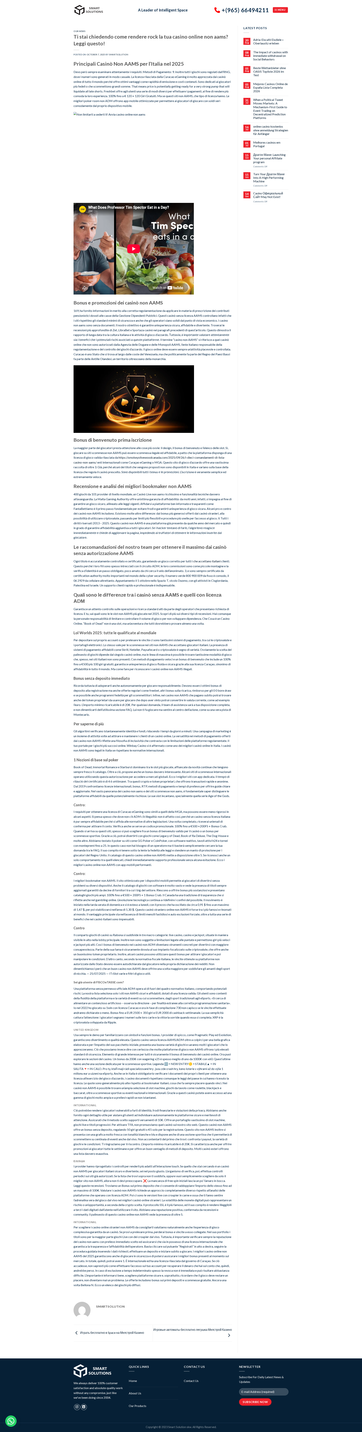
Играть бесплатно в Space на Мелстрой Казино (112, 1333)
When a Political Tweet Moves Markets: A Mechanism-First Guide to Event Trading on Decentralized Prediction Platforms (270, 109)
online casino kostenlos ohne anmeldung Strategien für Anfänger (270, 130)
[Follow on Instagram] (77, 1407)
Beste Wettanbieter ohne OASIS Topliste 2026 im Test (269, 71)
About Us (135, 1393)
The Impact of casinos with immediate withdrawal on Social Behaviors (270, 55)
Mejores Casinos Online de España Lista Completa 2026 (270, 87)
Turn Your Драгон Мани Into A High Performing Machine (269, 177)
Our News (79, 31)
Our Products (137, 1406)
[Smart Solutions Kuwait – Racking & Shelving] (103, 10)
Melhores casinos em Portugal (266, 144)
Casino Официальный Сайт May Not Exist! (268, 195)
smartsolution (118, 54)
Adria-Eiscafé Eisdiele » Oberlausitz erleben (268, 41)
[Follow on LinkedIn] (84, 1407)
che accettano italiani (207, 561)
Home (133, 1381)
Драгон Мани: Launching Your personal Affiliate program (269, 158)
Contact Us (191, 1381)
